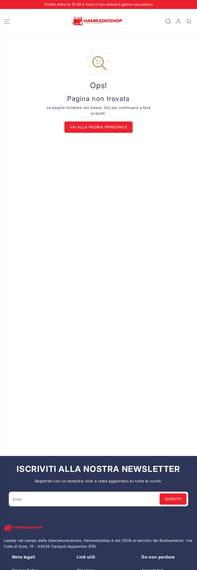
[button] (7, 21)
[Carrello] (188, 21)
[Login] (178, 21)
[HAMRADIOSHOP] (97, 21)
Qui (107, 107)
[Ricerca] (168, 21)
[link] (98, 528)
